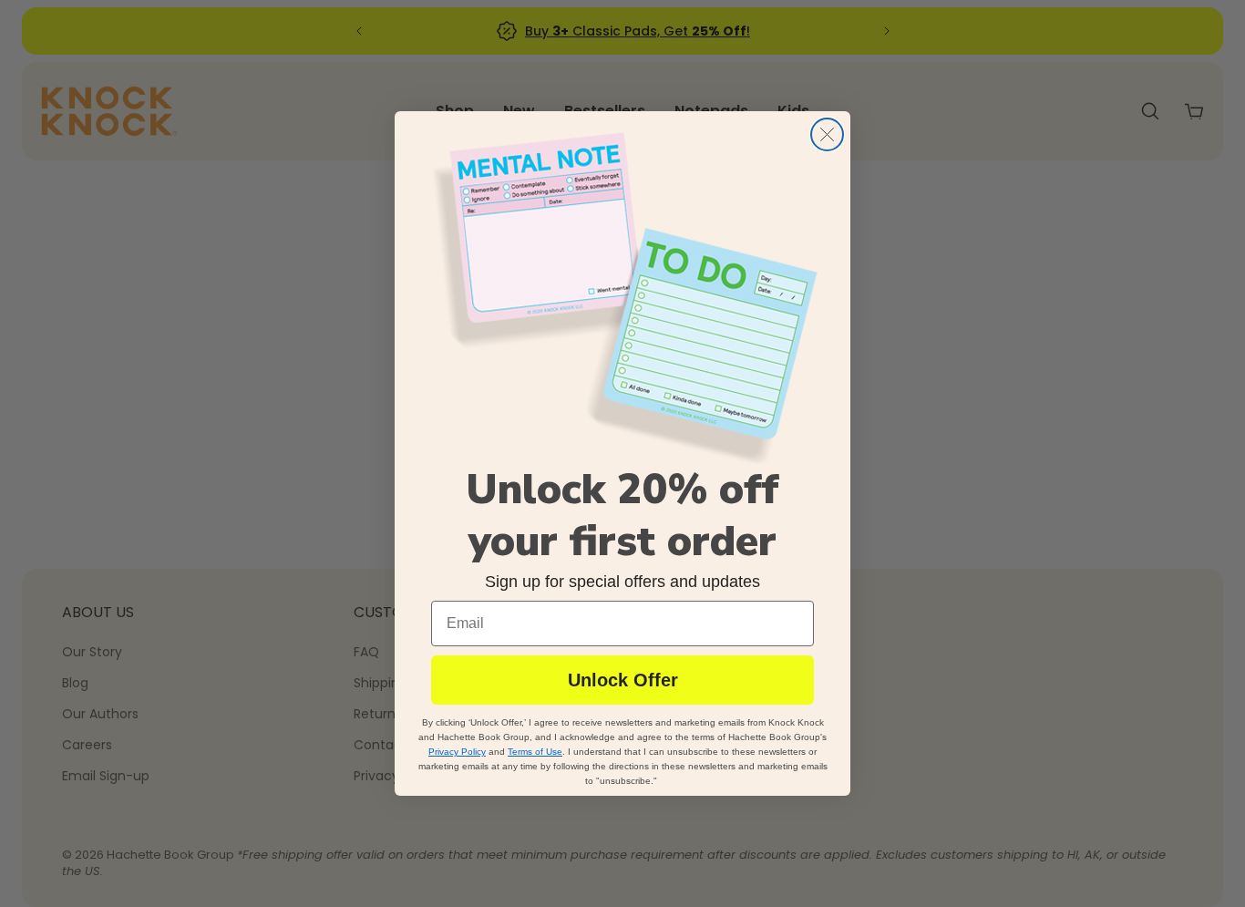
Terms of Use (535, 752)
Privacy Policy (457, 752)
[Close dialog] (827, 134)
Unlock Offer (623, 680)
